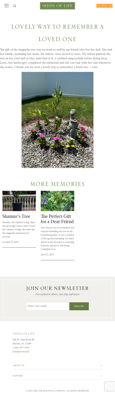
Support (18, 376)
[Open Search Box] (15, 6)
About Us (18, 365)
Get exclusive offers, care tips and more (57, 294)
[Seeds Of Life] (57, 5)
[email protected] (21, 352)
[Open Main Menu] (6, 6)
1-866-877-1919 (21, 348)
